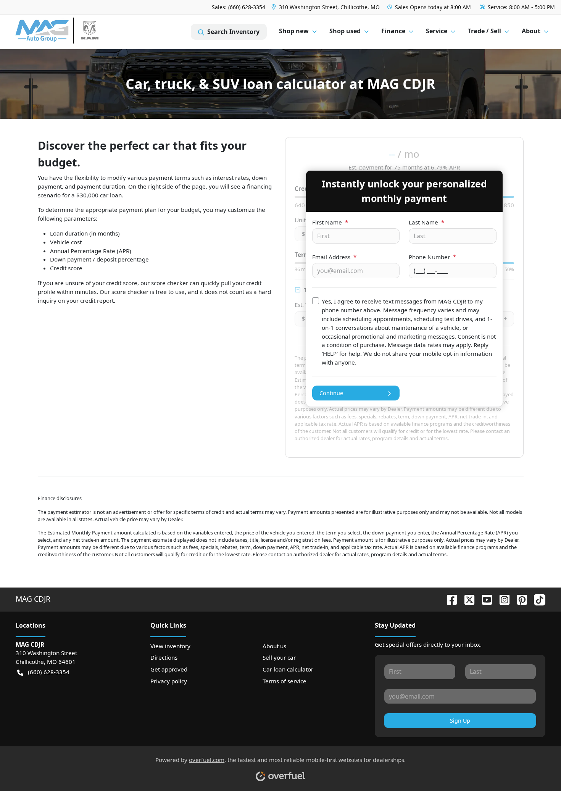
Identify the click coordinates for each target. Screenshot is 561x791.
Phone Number (432, 257)
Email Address (334, 257)
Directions (163, 657)
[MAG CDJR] (85, 31)
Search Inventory (233, 31)
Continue (331, 393)
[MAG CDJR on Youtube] (484, 599)
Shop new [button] (294, 31)
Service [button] (436, 31)
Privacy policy (168, 681)
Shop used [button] (345, 31)
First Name (330, 222)
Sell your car (279, 657)
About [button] (531, 31)
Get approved (168, 669)
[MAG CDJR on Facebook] (449, 599)
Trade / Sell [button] (484, 31)
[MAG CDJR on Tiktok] (536, 599)
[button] (326, 7)
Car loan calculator (288, 669)
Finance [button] (393, 31)
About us (274, 646)
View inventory (170, 646)
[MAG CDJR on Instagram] (501, 599)
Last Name (426, 222)
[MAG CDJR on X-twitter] (466, 599)
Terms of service (284, 681)
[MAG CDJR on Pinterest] (519, 599)
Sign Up (460, 720)
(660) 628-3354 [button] (48, 672)
